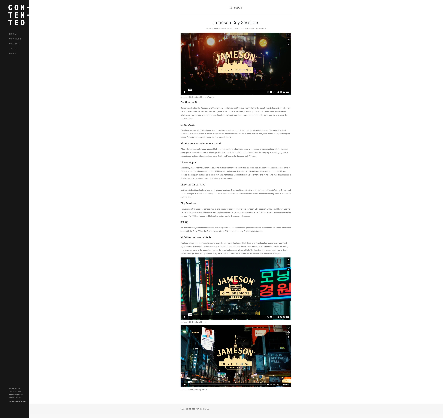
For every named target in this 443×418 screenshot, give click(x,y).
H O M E (12, 33)
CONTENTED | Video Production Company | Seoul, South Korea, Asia (18, 15)
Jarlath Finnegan (187, 193)
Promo (251, 28)
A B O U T (13, 48)
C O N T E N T (15, 38)
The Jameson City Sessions (192, 209)
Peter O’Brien (272, 190)
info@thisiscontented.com (17, 401)
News (246, 28)
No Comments (261, 28)
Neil (190, 111)
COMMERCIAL (238, 28)
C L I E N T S (14, 43)
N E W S (12, 53)
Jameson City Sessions (236, 22)
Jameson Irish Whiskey (246, 156)
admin (216, 28)
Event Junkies (237, 190)
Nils (210, 111)
